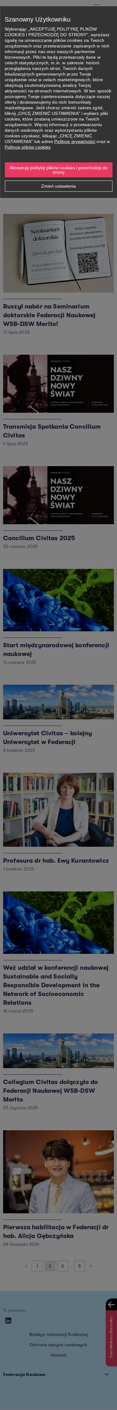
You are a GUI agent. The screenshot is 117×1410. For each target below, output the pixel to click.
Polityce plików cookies (28, 147)
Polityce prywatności (74, 141)
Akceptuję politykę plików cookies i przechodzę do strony (59, 170)
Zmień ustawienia (58, 186)
